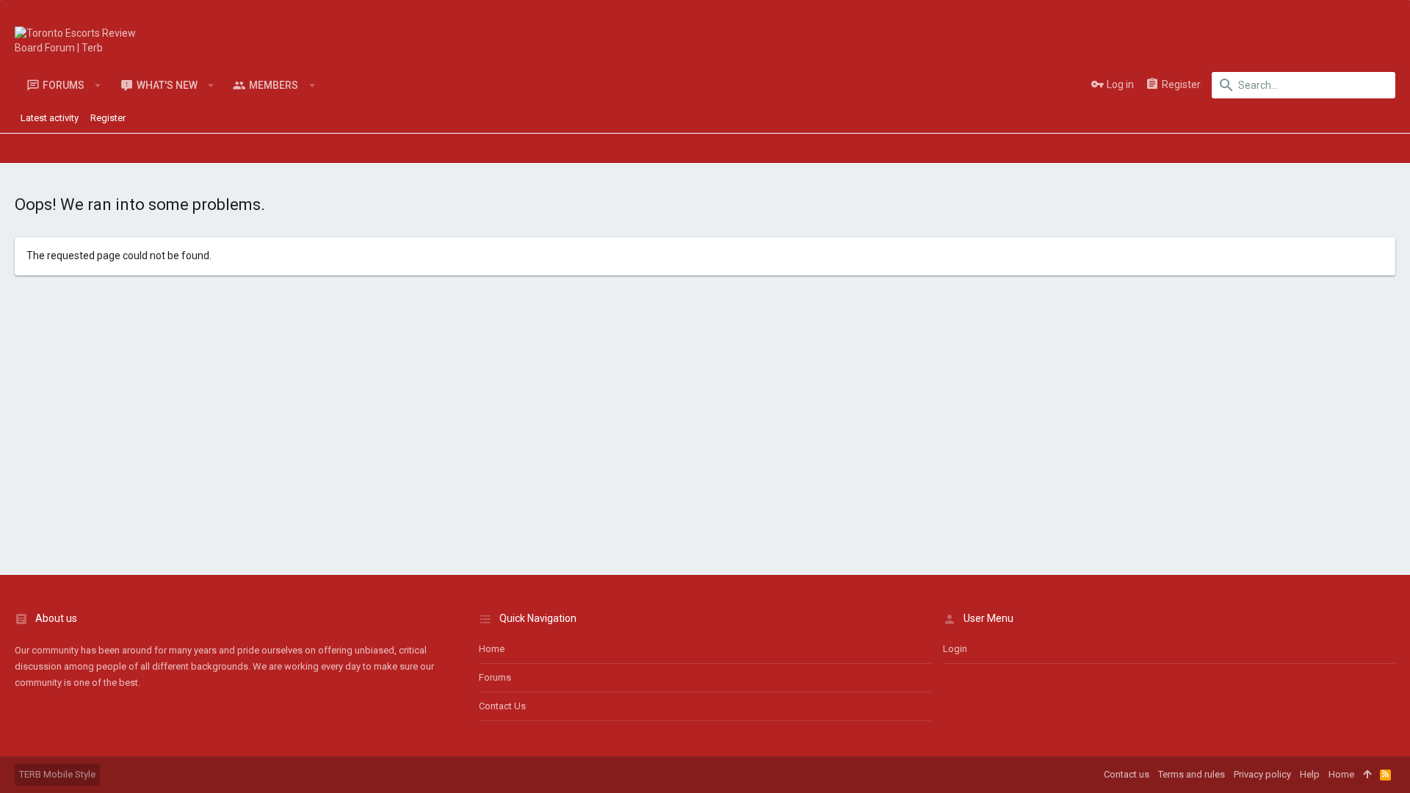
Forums (495, 677)
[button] (98, 85)
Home (492, 648)
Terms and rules (1191, 774)
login (955, 648)
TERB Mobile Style (57, 774)
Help (1310, 774)
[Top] (1367, 775)
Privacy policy (1262, 774)
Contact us (502, 705)
